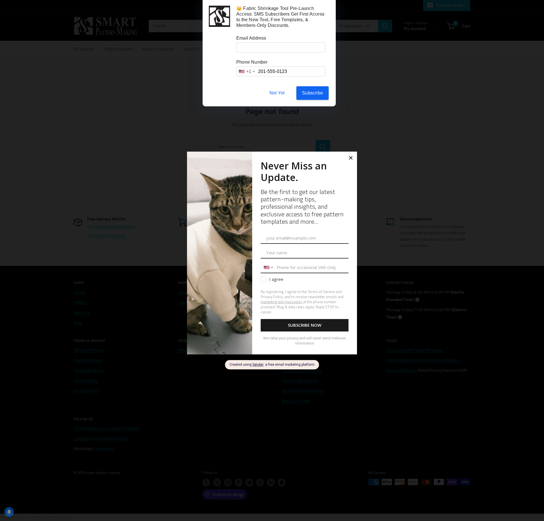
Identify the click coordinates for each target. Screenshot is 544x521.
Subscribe (312, 93)
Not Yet (276, 93)
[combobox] (246, 71)
